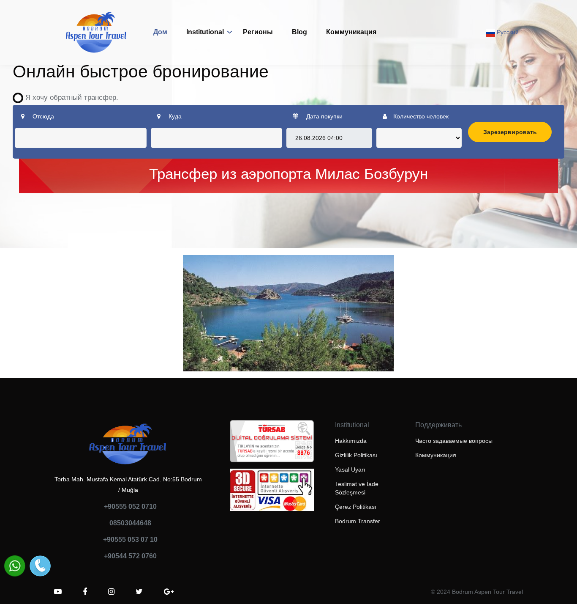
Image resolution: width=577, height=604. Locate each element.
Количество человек (421, 116)
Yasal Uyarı (350, 469)
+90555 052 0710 (130, 506)
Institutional (205, 32)
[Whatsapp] (14, 566)
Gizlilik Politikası (356, 455)
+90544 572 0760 (130, 556)
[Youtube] (58, 592)
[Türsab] (272, 443)
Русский (507, 32)
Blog (299, 32)
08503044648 (130, 523)
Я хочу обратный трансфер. (68, 97)
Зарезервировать (510, 132)
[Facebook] (85, 592)
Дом (160, 32)
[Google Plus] (169, 592)
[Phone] (40, 566)
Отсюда (42, 116)
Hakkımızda (351, 440)
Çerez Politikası (355, 506)
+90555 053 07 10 (130, 539)
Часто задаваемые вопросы (454, 440)
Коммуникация (351, 32)
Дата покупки (324, 116)
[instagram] (111, 592)
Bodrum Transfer (357, 521)
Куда (174, 116)
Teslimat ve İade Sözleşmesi (356, 488)
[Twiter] (139, 592)
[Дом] (96, 32)
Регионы (258, 32)
